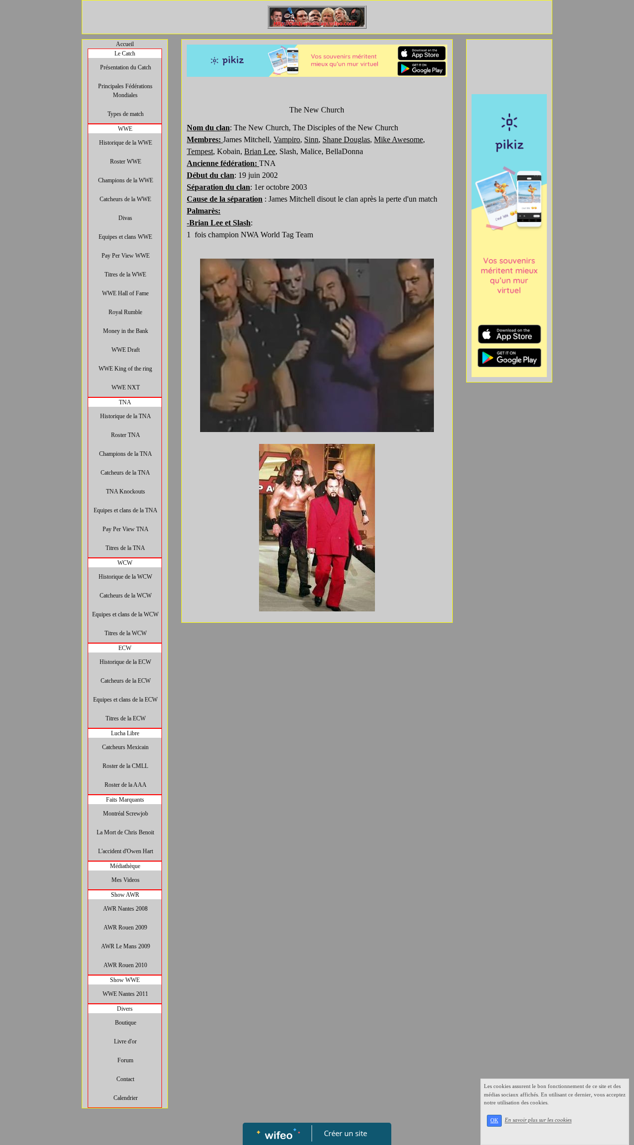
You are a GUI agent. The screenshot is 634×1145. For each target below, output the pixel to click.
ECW (124, 648)
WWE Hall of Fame (125, 293)
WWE (125, 128)
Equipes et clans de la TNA (126, 510)
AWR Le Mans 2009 (125, 946)
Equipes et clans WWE (125, 236)
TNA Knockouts (125, 491)
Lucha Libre (125, 733)
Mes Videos (125, 879)
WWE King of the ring (125, 368)
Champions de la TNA (125, 453)
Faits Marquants (125, 799)
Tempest (200, 151)
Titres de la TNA (125, 548)
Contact (125, 1079)
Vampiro (286, 139)
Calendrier (125, 1097)
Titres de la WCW (126, 633)
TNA (125, 402)
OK (494, 1120)
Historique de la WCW (125, 576)
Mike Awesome (398, 139)
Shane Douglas (346, 139)
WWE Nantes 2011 (125, 993)
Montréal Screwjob (125, 813)
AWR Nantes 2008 (125, 908)
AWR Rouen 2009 (125, 927)
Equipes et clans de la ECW (125, 699)
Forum (125, 1060)
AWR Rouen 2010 (125, 965)
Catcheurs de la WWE (125, 199)
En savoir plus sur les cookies (538, 1120)
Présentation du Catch (125, 67)
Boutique (125, 1022)
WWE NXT (125, 387)
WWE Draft (125, 349)
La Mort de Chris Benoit (125, 832)
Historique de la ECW (125, 661)
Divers (125, 1008)
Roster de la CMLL (125, 766)
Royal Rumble (125, 312)
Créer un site (345, 1133)
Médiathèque (125, 866)
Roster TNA (125, 435)
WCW (124, 562)
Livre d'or (125, 1041)
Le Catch (124, 53)
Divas (125, 218)
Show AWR (125, 894)
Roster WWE (125, 161)
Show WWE (125, 980)
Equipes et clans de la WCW (125, 614)
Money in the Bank (125, 330)
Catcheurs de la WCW (126, 595)
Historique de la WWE (125, 142)
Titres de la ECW (126, 718)
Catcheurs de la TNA (125, 472)
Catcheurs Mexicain (125, 747)
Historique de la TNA (125, 416)
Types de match (125, 113)
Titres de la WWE (125, 274)
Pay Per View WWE (126, 255)
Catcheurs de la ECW (126, 680)
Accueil (125, 44)
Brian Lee (259, 151)
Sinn (311, 139)
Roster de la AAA (126, 784)
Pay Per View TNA (126, 529)
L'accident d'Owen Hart (125, 851)
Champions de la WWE (125, 180)
